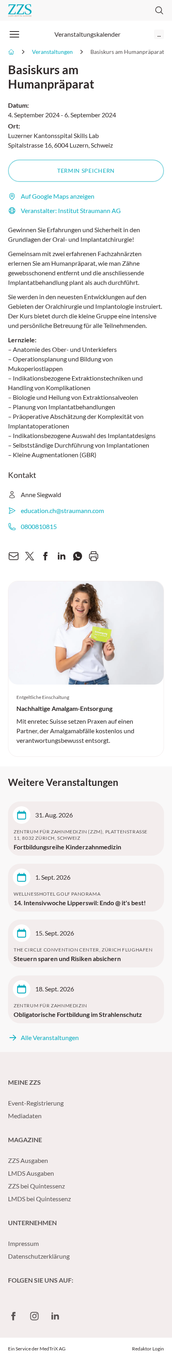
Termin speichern (86, 170)
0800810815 (39, 526)
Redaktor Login (148, 1349)
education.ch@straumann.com (62, 510)
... (159, 34)
